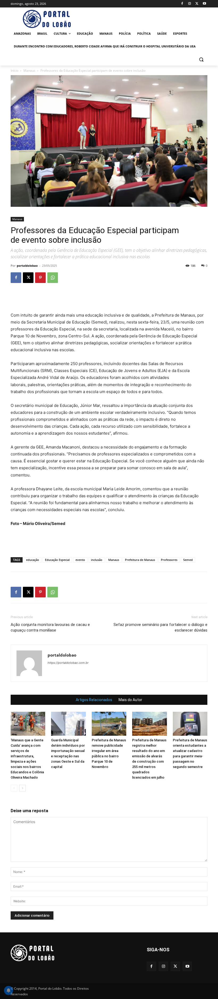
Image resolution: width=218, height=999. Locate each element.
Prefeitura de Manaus (140, 560)
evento (80, 560)
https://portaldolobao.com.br (68, 663)
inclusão (96, 560)
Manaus (29, 70)
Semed (188, 560)
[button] (201, 59)
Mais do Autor (130, 700)
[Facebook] (182, 4)
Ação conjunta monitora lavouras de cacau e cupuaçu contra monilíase (50, 627)
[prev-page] (14, 788)
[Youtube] (204, 4)
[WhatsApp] (52, 277)
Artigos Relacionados (94, 700)
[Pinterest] (40, 277)
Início (14, 70)
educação (32, 560)
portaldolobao (27, 266)
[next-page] (22, 788)
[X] (197, 4)
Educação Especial (57, 560)
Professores (169, 560)
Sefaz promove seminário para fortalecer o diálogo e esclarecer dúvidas (160, 627)
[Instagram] (190, 4)
